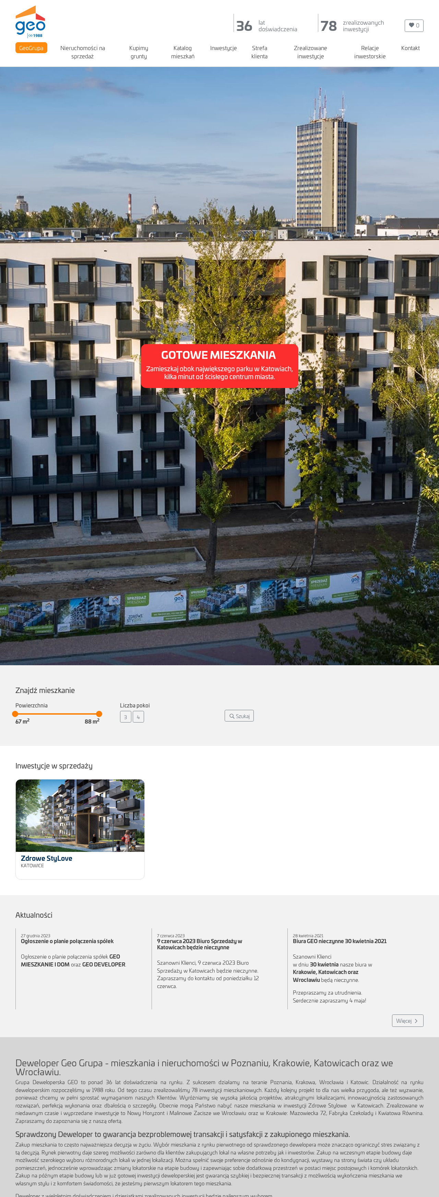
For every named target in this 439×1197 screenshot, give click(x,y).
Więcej (404, 1020)
